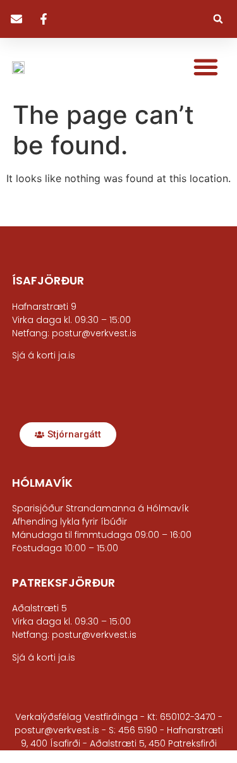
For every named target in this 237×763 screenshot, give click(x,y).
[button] (218, 18)
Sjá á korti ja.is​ (43, 355)
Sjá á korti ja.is (43, 657)
